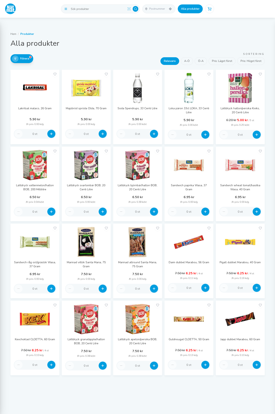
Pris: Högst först (251, 61)
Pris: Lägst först (222, 61)
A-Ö (187, 61)
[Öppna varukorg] (209, 8)
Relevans (170, 61)
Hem (13, 34)
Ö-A (201, 61)
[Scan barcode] (129, 9)
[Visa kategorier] (66, 9)
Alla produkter (190, 9)
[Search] (135, 9)
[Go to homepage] (10, 9)
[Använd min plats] (170, 8)
